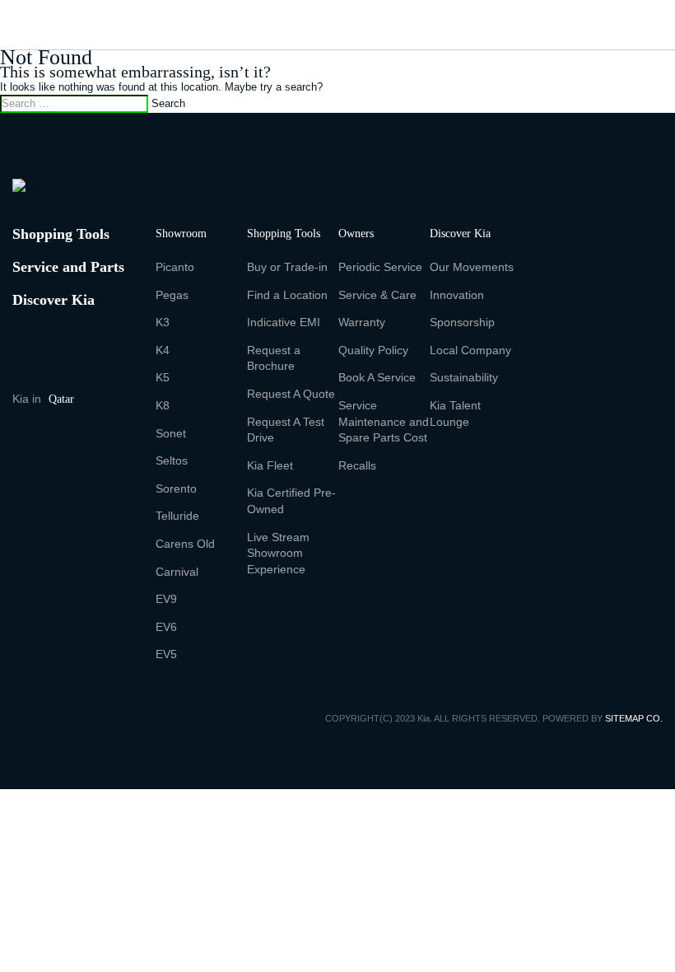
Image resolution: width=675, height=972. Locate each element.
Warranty (361, 322)
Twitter (115, 440)
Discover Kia (53, 300)
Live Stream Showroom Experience (278, 553)
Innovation (457, 294)
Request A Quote (291, 393)
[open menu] (27, 18)
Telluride (177, 515)
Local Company (470, 350)
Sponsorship (462, 322)
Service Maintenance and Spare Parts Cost (383, 421)
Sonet (171, 433)
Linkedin (81, 461)
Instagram (53, 441)
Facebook (22, 441)
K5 (163, 377)
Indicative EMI (283, 322)
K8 (163, 405)
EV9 (166, 598)
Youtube (85, 441)
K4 (163, 350)
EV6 (166, 626)
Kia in (43, 398)
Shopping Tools (60, 234)
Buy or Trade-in (287, 266)
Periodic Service (380, 266)
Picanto (175, 266)
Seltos (172, 460)
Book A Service (377, 377)
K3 (163, 322)
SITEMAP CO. (634, 718)
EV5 (166, 654)
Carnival (177, 571)
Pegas (172, 294)
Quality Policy (373, 350)
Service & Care (377, 294)
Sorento (176, 488)
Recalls (357, 465)
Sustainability (464, 377)
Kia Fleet (270, 465)
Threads (21, 460)
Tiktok (51, 460)
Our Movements (472, 266)
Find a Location (287, 294)
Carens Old (185, 543)
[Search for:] (74, 104)
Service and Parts (68, 267)
